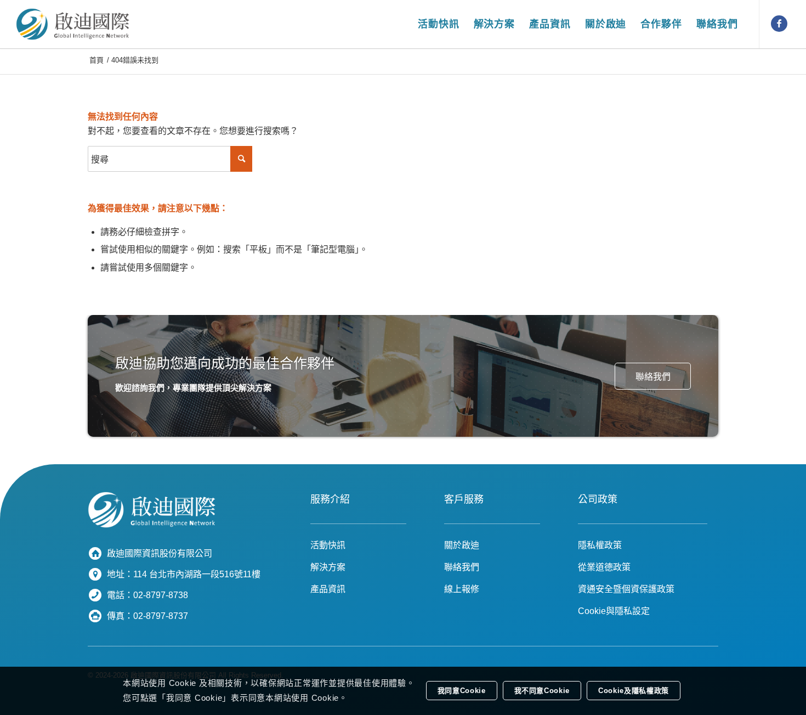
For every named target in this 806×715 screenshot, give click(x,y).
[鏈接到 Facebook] (779, 23)
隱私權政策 (600, 545)
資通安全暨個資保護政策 (626, 589)
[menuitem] (439, 24)
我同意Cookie (462, 691)
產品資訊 (327, 589)
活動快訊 (327, 545)
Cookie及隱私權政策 (633, 691)
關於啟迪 (461, 545)
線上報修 (461, 589)
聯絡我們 (461, 567)
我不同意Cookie (542, 691)
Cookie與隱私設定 (614, 611)
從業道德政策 (604, 567)
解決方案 (327, 567)
